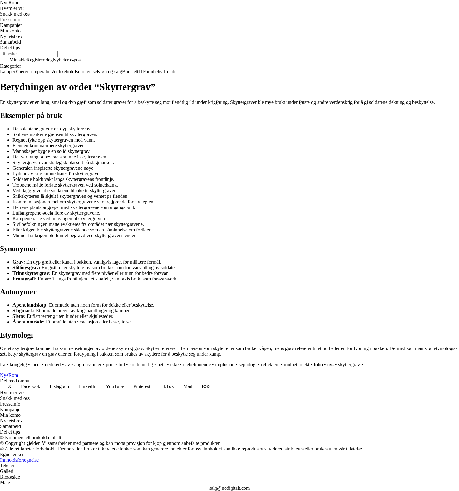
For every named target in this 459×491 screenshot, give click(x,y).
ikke (174, 364)
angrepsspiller (87, 364)
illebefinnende (197, 364)
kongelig (18, 364)
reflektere (270, 364)
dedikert (53, 364)
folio (318, 364)
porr (110, 364)
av (67, 364)
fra (2, 364)
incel (36, 364)
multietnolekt (296, 364)
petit (161, 364)
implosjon (224, 364)
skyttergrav (349, 364)
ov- (330, 364)
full (121, 364)
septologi (248, 364)
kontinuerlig (141, 364)
